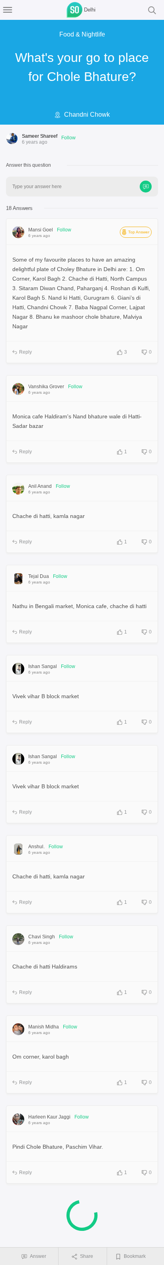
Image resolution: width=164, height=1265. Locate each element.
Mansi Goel (40, 230)
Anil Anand (40, 486)
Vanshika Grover (46, 386)
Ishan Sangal (42, 666)
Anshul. (36, 846)
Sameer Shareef (39, 136)
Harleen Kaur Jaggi (49, 1117)
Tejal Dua (38, 576)
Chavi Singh (41, 937)
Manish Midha (43, 1027)
